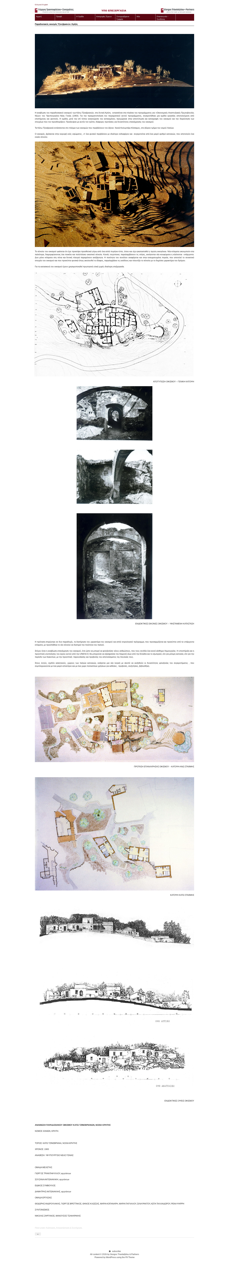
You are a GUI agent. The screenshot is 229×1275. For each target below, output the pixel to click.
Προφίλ (59, 16)
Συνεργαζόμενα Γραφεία (123, 17)
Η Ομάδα (80, 16)
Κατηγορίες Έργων (104, 16)
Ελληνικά (38, 5)
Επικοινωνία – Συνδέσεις (162, 17)
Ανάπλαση (50, 1228)
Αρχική (39, 16)
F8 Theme (130, 1257)
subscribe (116, 1251)
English (45, 5)
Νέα (138, 16)
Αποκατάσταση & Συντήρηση (69, 1228)
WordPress (111, 1257)
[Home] (114, 10)
